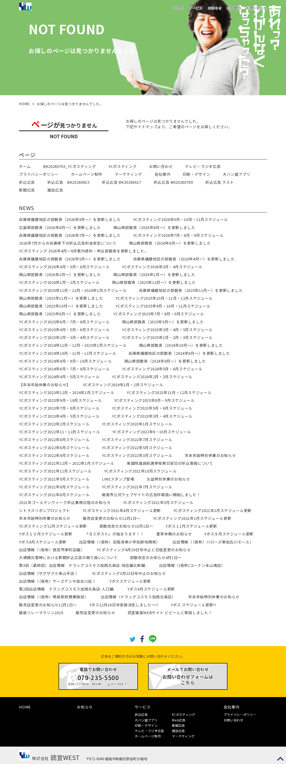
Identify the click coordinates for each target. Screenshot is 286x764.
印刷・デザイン (196, 174)
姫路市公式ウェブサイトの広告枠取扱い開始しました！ (151, 494)
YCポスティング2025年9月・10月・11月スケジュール (163, 306)
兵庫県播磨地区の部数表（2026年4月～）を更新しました (184, 259)
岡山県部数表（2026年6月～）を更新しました (170, 243)
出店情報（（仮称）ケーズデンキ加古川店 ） (58, 581)
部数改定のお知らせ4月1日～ (156, 557)
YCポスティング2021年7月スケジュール (137, 486)
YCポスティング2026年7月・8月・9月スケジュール (178, 235)
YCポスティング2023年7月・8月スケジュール (59, 408)
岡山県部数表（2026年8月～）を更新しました (154, 227)
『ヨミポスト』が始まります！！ (114, 534)
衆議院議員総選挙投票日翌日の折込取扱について (170, 463)
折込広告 (27, 182)
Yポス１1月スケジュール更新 (191, 526)
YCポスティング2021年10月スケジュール (140, 471)
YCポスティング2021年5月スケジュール (158, 502)
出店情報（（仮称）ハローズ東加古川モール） (212, 542)
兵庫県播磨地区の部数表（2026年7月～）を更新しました (70, 235)
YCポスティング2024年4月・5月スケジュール (59, 376)
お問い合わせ (256, 7)
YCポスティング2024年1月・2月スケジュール (123, 384)
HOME (178, 7)
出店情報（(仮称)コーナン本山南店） (192, 565)
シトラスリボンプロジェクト (44, 510)
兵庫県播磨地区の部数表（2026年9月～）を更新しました (70, 219)
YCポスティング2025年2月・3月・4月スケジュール (64, 337)
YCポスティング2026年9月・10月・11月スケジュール (180, 219)
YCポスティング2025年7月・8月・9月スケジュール (158, 313)
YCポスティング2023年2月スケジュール (54, 424)
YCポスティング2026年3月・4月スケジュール (162, 266)
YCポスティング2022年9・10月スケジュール (151, 431)
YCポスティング (122, 166)
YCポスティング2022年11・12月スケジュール (59, 431)
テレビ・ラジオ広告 (203, 166)
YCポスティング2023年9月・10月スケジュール (60, 400)
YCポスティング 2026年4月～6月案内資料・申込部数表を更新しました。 (83, 251)
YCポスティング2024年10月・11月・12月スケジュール (67, 353)
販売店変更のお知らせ (95, 612)
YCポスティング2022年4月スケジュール (54, 455)
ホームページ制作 (86, 174)
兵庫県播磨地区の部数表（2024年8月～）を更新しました (179, 353)
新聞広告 (27, 190)
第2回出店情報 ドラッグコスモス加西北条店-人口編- (67, 589)
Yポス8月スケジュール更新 (43, 542)
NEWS (26, 208)
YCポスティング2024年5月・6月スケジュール (162, 369)
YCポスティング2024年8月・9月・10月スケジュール (65, 361)
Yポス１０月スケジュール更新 (45, 534)
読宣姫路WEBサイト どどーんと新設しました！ (170, 612)
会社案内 (234, 7)
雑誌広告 (55, 190)
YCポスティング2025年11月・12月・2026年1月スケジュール (72, 290)
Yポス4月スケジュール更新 (151, 589)
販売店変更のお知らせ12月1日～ (112, 518)
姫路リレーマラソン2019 (41, 612)
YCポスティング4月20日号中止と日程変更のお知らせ (144, 549)
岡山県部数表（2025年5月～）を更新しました (163, 321)
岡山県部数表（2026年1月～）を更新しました (154, 274)
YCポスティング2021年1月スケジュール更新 (192, 518)
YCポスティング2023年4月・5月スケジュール (59, 416)
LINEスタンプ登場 (118, 479)
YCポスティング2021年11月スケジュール (55, 471)
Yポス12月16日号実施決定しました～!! (123, 604)
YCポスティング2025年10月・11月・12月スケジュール (164, 298)
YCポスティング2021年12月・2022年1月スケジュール (66, 463)
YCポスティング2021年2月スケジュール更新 (212, 510)
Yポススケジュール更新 (130, 581)
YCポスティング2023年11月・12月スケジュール (169, 392)
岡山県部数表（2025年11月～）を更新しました (61, 298)
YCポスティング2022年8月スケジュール (54, 439)
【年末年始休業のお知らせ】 (44, 384)
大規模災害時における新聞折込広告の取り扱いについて (68, 557)
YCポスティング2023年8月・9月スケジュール (154, 400)
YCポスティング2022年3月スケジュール (137, 455)
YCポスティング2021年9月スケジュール (54, 479)
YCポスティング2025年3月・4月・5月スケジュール (167, 329)
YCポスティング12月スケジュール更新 (53, 526)
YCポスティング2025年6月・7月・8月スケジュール (64, 321)
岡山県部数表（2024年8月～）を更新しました (165, 361)
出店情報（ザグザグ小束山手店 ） (49, 573)
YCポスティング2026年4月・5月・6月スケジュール (64, 266)
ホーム (25, 166)
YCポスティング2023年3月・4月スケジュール (152, 416)
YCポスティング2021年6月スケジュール (54, 494)
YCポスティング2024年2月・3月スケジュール (152, 376)
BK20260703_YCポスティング (69, 166)
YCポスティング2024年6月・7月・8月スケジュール (64, 369)
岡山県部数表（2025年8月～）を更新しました (60, 313)
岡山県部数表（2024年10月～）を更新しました (181, 345)
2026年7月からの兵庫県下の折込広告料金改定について (67, 243)
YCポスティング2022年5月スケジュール (137, 447)
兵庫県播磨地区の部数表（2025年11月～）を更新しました (191, 290)
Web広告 (178, 720)
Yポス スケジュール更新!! (193, 604)
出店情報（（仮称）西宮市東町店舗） (51, 549)
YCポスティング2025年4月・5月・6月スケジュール (64, 329)
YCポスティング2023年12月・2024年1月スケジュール (66, 392)
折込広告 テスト (219, 182)
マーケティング (128, 174)
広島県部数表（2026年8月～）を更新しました (60, 227)
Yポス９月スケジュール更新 (229, 534)
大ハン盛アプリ (236, 174)
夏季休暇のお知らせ (174, 534)
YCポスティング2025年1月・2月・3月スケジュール (167, 337)
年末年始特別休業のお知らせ (210, 455)
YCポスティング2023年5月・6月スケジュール (152, 408)
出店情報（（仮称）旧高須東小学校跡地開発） (119, 542)
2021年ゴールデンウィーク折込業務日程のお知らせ (65, 502)
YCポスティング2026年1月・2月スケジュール (59, 282)
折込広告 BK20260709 (173, 182)
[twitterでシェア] (133, 638)
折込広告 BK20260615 (68, 182)
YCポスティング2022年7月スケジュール (137, 439)
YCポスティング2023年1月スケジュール (137, 424)
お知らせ (215, 7)
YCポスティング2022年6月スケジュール (54, 447)
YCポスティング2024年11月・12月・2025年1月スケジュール (72, 345)
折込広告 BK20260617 (121, 182)
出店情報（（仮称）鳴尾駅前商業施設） (53, 596)
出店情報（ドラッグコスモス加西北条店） (138, 596)
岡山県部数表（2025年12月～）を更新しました (154, 282)
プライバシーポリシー (39, 174)
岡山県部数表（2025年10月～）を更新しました (61, 306)
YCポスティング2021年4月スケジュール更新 (122, 510)
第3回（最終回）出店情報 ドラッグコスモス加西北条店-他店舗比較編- (83, 565)
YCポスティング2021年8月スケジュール (54, 486)
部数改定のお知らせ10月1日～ (126, 526)
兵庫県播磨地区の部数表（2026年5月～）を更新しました (70, 259)
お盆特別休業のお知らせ (168, 479)
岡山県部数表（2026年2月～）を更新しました (60, 274)
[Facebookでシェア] (142, 638)
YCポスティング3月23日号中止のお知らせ (129, 573)
